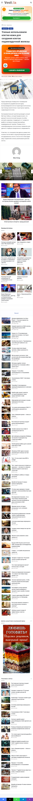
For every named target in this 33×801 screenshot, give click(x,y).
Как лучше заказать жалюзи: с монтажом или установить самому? (20, 604)
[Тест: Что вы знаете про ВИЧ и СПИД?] (6, 460)
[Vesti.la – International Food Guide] (10, 2)
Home (4, 25)
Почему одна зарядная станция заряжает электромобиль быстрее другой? (21, 490)
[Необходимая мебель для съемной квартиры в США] (6, 446)
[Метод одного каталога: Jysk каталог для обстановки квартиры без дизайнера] (6, 358)
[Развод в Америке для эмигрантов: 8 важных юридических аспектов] (5, 729)
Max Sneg (16, 158)
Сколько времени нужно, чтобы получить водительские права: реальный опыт (20, 581)
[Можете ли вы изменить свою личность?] (6, 538)
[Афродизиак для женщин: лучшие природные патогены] (6, 402)
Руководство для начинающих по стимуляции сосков (6, 278)
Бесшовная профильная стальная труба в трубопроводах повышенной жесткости (21, 515)
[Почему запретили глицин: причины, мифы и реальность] (6, 350)
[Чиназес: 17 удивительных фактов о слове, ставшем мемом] (5, 772)
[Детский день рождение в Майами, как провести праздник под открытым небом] (6, 438)
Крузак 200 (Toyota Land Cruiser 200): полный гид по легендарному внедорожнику (21, 544)
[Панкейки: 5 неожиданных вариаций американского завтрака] (6, 387)
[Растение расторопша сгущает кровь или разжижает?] (6, 424)
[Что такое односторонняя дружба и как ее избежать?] (5, 736)
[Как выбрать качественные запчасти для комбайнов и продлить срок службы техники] (6, 590)
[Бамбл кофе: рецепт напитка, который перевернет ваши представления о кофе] (6, 395)
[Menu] (2, 3)
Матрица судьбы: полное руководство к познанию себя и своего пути (20, 364)
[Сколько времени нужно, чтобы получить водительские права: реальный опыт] (6, 582)
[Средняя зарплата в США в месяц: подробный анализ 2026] (6, 328)
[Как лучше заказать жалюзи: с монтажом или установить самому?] (6, 605)
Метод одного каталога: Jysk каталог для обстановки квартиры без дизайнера (21, 357)
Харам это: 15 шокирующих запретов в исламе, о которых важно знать (20, 335)
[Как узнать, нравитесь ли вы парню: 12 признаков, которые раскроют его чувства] (8, 252)
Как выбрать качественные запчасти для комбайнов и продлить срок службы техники (20, 589)
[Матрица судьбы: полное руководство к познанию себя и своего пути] (6, 365)
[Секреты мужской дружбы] (24, 271)
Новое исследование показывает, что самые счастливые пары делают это (21, 573)
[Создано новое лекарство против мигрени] (6, 531)
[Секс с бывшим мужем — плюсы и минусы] (6, 417)
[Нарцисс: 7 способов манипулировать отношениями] (6, 373)
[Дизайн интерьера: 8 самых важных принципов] (6, 484)
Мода (11, 28)
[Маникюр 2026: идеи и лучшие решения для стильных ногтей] (6, 453)
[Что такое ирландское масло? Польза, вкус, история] (6, 567)
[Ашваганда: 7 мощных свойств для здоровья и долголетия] (5, 700)
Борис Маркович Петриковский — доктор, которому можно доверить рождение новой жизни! (8, 297)
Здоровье (9, 25)
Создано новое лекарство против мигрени (15, 175)
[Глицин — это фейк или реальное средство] (6, 553)
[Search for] (31, 3)
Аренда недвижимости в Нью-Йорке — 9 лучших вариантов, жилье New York (20, 320)
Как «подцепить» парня (23, 242)
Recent (16, 313)
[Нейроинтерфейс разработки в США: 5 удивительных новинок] (5, 743)
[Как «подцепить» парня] (24, 236)
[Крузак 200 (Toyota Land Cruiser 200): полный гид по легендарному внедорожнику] (6, 545)
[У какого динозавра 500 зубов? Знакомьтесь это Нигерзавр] (6, 598)
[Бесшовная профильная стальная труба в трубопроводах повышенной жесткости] (6, 516)
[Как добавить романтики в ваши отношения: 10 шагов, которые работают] (24, 252)
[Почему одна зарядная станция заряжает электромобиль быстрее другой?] (6, 491)
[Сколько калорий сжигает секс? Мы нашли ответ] (8, 236)
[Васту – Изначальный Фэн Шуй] (24, 288)
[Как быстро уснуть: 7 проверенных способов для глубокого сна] (6, 343)
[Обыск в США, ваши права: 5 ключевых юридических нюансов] (5, 758)
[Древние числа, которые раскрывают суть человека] (6, 509)
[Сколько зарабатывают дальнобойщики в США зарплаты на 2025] (5, 721)
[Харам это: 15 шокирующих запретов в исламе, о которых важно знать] (6, 335)
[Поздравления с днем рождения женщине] (5, 779)
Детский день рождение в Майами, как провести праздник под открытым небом (21, 437)
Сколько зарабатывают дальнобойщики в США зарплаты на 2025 (21, 720)
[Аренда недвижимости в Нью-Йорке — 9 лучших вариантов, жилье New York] (6, 321)
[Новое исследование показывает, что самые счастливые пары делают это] (6, 574)
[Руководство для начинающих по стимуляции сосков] (8, 271)
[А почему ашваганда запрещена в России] (6, 523)
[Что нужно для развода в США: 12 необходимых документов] (6, 410)
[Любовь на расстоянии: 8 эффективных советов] (6, 612)
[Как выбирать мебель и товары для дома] (6, 477)
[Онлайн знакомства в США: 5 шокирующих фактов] (6, 431)
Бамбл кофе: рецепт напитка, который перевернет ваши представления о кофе (20, 394)
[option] (16, 171)
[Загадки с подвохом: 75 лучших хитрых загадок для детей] (6, 560)
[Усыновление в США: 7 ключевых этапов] (6, 380)
